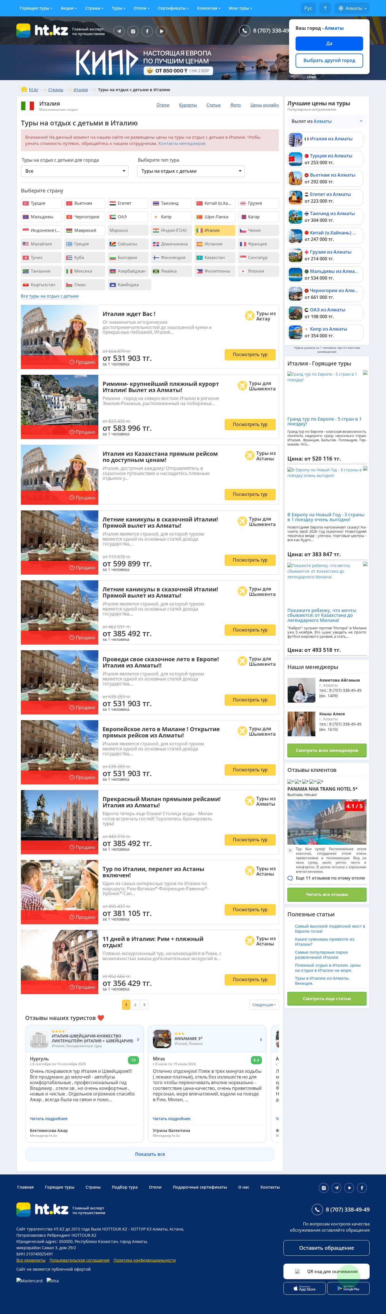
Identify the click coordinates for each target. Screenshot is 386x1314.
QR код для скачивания (332, 1271)
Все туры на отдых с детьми (50, 296)
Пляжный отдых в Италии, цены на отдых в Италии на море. (328, 967)
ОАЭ (122, 216)
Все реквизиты (30, 1260)
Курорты (188, 105)
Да (329, 43)
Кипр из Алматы (328, 329)
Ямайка (168, 271)
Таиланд (169, 203)
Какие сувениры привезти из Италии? (324, 941)
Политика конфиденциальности (145, 1260)
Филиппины (216, 271)
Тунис (36, 257)
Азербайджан (131, 271)
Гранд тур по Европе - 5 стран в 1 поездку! (324, 421)
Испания (212, 244)
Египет (124, 203)
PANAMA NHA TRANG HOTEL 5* (322, 789)
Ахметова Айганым (339, 680)
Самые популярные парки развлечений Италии (321, 954)
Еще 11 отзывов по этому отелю (330, 878)
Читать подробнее (49, 1118)
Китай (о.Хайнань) (219, 203)
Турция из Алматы (331, 156)
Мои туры (239, 8)
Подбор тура (125, 1187)
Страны (92, 8)
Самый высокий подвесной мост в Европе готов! (330, 928)
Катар (253, 216)
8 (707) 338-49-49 (275, 30)
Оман (79, 284)
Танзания (40, 271)
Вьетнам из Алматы (332, 175)
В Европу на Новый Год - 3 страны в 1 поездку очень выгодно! (326, 517)
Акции (67, 8)
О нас (243, 1187)
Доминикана (174, 244)
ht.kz (33, 89)
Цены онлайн (264, 105)
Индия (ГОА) (173, 230)
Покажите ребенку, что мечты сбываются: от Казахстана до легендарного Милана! (321, 615)
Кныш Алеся (332, 713)
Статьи (214, 105)
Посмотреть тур (250, 354)
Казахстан (214, 257)
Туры (117, 8)
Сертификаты (172, 8)
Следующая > (264, 1004)
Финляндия (172, 257)
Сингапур (257, 257)
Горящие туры (34, 8)
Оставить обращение (326, 1247)
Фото (235, 105)
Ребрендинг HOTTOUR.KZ (71, 1235)
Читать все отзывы (327, 894)
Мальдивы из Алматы (335, 271)
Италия (80, 89)
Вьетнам (82, 203)
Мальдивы (41, 216)
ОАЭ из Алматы (327, 310)
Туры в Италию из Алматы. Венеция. (322, 980)
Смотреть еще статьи (327, 998)
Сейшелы (127, 244)
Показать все (150, 1154)
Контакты (270, 1187)
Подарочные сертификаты (200, 1187)
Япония (255, 271)
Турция (37, 203)
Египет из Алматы (330, 194)
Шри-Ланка (215, 216)
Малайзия (41, 244)
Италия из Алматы (331, 139)
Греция (81, 244)
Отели (140, 8)
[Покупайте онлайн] (39, 1280)
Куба (78, 257)
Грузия (254, 203)
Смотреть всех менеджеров (327, 750)
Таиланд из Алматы (332, 213)
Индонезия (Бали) (46, 230)
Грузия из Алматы (331, 252)
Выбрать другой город (329, 60)
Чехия (254, 230)
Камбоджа (128, 284)
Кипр (166, 216)
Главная (25, 1187)
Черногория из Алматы (336, 290)
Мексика (82, 271)
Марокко (119, 230)
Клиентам (207, 8)
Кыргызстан (42, 284)
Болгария (127, 257)
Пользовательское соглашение (79, 1260)
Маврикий (84, 230)
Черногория (86, 216)
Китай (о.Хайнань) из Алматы (343, 233)
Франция (257, 244)
